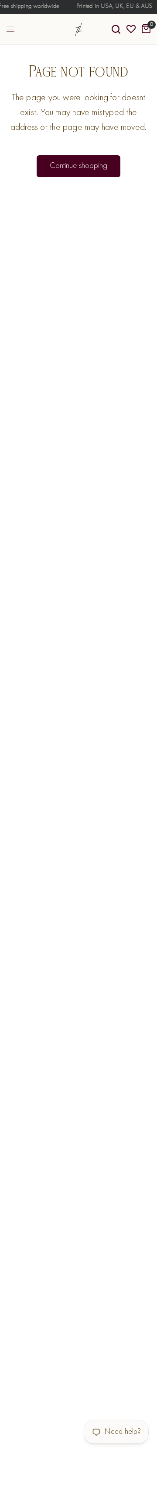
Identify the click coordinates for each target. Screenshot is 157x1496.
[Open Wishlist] (131, 29)
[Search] (116, 29)
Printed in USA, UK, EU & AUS (113, 6)
